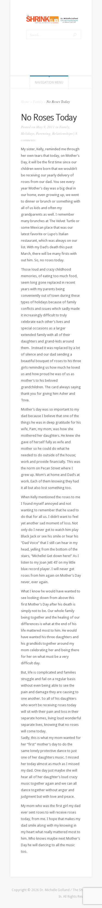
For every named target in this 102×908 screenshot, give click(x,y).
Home (25, 101)
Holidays (27, 133)
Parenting (43, 133)
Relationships (62, 133)
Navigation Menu (49, 82)
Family (38, 101)
